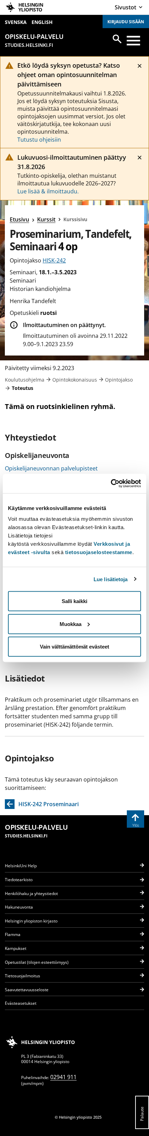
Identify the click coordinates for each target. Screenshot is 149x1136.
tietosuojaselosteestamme (98, 552)
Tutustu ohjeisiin (39, 139)
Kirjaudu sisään (125, 22)
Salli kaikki (74, 601)
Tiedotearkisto (19, 880)
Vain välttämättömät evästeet (74, 647)
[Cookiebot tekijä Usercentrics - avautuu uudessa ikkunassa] (110, 483)
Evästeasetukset (20, 1003)
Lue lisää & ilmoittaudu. (48, 191)
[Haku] (117, 38)
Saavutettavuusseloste (27, 990)
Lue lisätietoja (111, 579)
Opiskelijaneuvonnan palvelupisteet (51, 468)
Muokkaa (70, 624)
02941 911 (63, 1077)
